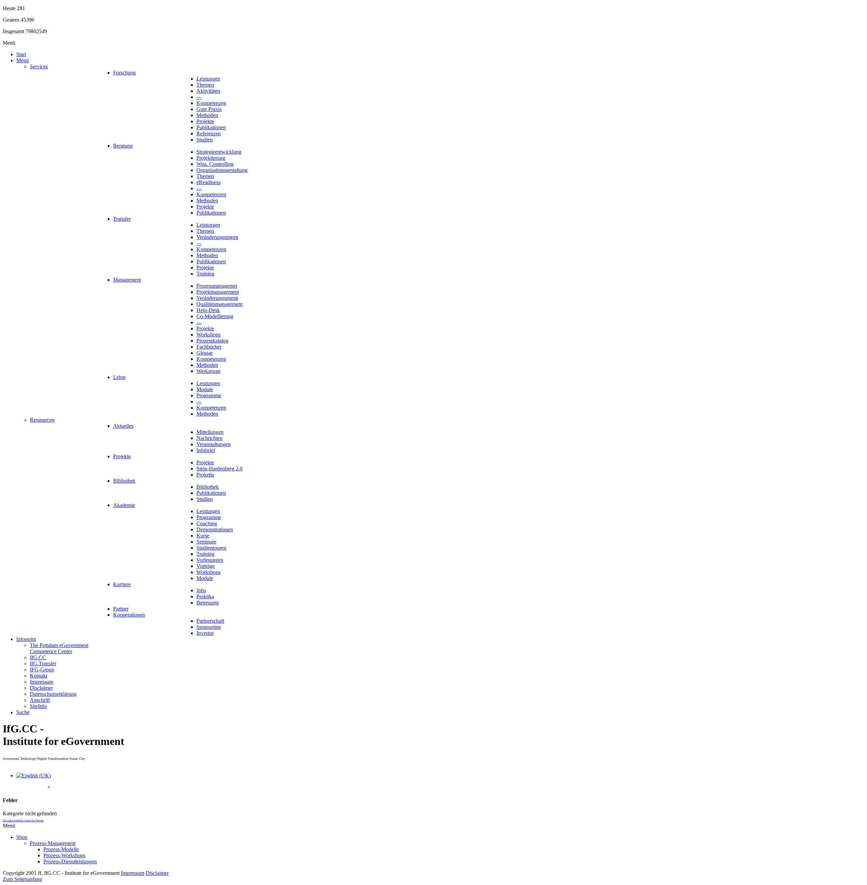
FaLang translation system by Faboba (23, 820)
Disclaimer (157, 873)
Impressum (132, 873)
